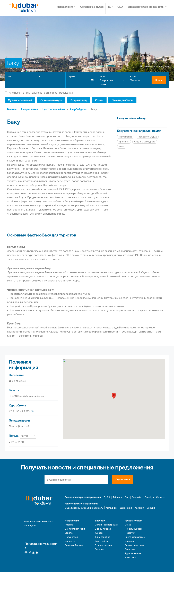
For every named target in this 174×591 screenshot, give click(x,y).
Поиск (159, 80)
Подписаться (123, 479)
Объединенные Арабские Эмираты (84, 507)
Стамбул (149, 497)
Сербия (151, 507)
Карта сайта (101, 541)
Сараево (160, 497)
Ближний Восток (74, 545)
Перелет (99, 549)
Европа (69, 532)
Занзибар (137, 497)
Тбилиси (117, 497)
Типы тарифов (102, 537)
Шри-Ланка (125, 507)
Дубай (107, 497)
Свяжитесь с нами (134, 545)
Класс (133, 76)
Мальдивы (111, 507)
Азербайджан (78, 109)
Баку (127, 497)
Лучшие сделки (103, 545)
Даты (72, 76)
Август (24, 435)
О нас (128, 524)
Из (9, 76)
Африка (69, 524)
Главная (11, 109)
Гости (103, 76)
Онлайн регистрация (106, 524)
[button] (68, 5)
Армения (139, 507)
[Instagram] (26, 552)
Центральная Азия (53, 109)
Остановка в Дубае (92, 6)
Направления (29, 109)
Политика (130, 549)
